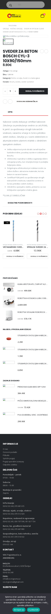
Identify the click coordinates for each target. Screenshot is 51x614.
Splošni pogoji (9, 458)
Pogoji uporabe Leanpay (13, 461)
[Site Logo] (14, 15)
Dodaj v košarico (35, 91)
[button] (5, 15)
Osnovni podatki (10, 452)
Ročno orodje (16, 78)
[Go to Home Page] (3, 25)
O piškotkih (33, 610)
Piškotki (6, 455)
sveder (18, 82)
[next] (46, 51)
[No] (47, 603)
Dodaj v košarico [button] (15, 256)
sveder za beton (27, 82)
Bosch (12, 82)
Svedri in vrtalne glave (31, 78)
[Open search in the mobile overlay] (25, 4)
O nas (5, 449)
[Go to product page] (37, 231)
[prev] (42, 51)
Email (10, 101)
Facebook (5, 101)
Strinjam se (19, 610)
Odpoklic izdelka (10, 464)
